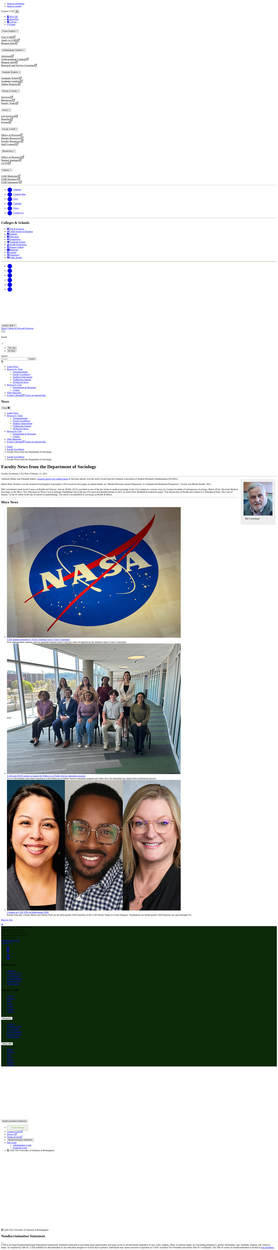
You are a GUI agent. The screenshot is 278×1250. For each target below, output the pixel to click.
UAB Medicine (9, 176)
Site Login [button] (12, 1142)
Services (5, 97)
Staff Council (8, 144)
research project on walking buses (52, 479)
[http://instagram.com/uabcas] (8, 950)
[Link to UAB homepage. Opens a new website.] (26, 1073)
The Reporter (13, 984)
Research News (14, 981)
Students (11, 971)
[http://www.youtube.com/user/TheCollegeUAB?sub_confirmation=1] (8, 958)
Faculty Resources (10, 141)
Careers (10, 1009)
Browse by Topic (15, 369)
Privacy (12, 1134)
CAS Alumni (13, 976)
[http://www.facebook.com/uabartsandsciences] (8, 948)
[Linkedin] (10, 289)
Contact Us (6, 943)
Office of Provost (10, 135)
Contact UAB (15, 1131)
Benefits (5, 119)
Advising (6, 56)
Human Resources (10, 138)
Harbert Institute (9, 160)
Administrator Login (22, 1145)
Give (9, 1001)
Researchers (7, 151)
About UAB (7, 1044)
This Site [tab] (12, 348)
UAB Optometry (10, 182)
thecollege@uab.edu (10, 940)
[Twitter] (10, 270)
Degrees (10, 998)
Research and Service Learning (17, 65)
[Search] (3, 331)
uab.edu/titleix (267, 1247)
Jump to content (14, 6)
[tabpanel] (139, 357)
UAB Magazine (14, 978)
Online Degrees (9, 84)
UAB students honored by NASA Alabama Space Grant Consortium (38, 639)
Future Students (9, 31)
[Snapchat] (10, 284)
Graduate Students (10, 72)
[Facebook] (10, 266)
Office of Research (11, 157)
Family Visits (8, 103)
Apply (10, 996)
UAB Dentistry (9, 179)
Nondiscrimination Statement (14, 1121)
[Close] (17, 11)
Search (4, 356)
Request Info (8, 43)
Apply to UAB (9, 40)
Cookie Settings (17, 1128)
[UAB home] (139, 322)
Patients (6, 170)
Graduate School (10, 78)
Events (5, 122)
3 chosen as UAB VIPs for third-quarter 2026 (28, 912)
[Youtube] (10, 280)
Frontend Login (20, 1148)
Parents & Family (10, 91)
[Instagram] (10, 275)
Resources (6, 100)
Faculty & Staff (9, 129)
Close (5, 408)
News (4, 328)
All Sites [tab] (11, 351)
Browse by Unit (14, 385)
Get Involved (8, 116)
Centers (16, 390)
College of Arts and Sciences (20, 328)
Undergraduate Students (12, 50)
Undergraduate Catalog (13, 59)
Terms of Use (14, 1137)
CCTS (5, 163)
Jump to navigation (15, 3)
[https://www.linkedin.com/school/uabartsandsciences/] (8, 956)
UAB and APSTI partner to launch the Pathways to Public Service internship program (46, 776)
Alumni (5, 110)
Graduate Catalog (10, 81)
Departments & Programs (24, 387)
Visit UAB (6, 37)
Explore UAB (8, 325)
